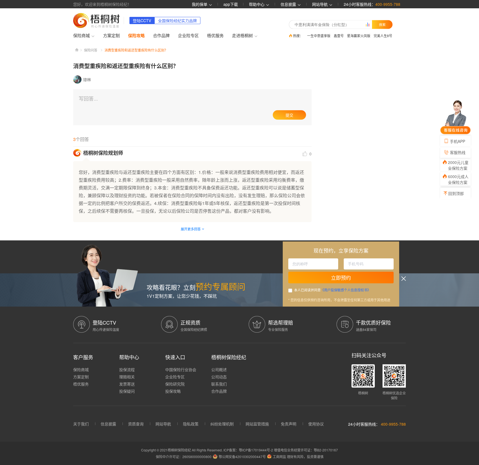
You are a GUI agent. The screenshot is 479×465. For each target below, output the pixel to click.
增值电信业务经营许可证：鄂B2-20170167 (306, 450)
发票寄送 (127, 384)
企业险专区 (188, 35)
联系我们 (219, 384)
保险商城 (81, 369)
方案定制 (111, 35)
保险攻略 (136, 35)
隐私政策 (190, 424)
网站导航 (163, 424)
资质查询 (136, 424)
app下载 (230, 4)
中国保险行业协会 (180, 369)
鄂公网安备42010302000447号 (242, 456)
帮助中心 (257, 4)
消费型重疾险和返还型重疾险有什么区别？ (136, 50)
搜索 (382, 24)
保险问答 (90, 50)
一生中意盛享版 (318, 35)
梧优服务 (215, 35)
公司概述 (219, 369)
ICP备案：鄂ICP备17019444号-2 (248, 450)
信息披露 (289, 4)
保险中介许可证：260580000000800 (184, 456)
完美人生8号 (383, 35)
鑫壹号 (339, 35)
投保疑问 (127, 391)
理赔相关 (127, 376)
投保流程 (127, 369)
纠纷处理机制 (222, 424)
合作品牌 (161, 35)
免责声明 (288, 424)
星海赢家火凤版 (358, 35)
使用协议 (316, 424)
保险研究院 (175, 384)
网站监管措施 (257, 424)
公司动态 (219, 376)
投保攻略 (173, 391)
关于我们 (81, 424)
